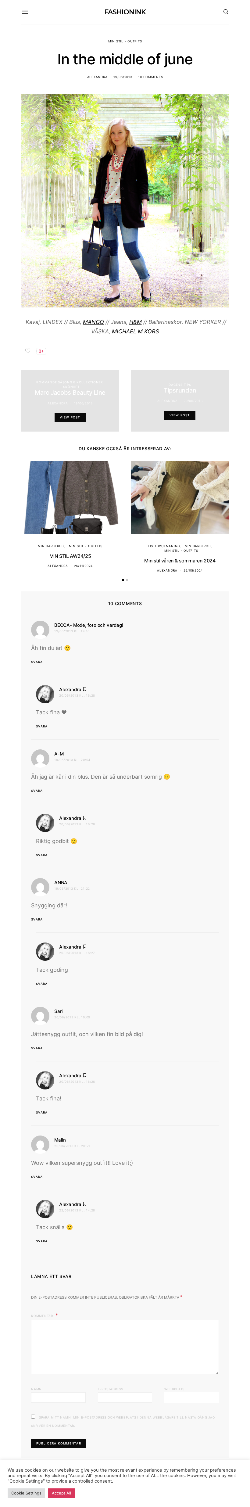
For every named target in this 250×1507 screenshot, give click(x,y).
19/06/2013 (122, 77)
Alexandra (97, 77)
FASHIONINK (124, 12)
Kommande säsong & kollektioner (69, 382)
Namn (36, 1389)
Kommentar (42, 1316)
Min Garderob (51, 546)
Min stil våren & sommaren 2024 (179, 561)
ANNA (60, 882)
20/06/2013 (193, 401)
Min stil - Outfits (125, 41)
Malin (60, 1140)
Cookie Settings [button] (26, 1493)
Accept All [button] (61, 1493)
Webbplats (174, 1389)
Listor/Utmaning (164, 546)
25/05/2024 (193, 570)
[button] (123, 580)
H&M (135, 322)
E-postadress (110, 1389)
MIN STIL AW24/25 (70, 556)
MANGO (93, 322)
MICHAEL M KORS (135, 331)
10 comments (150, 77)
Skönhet (71, 387)
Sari (58, 1011)
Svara (37, 662)
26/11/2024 (83, 566)
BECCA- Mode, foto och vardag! (88, 625)
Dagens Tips (180, 384)
